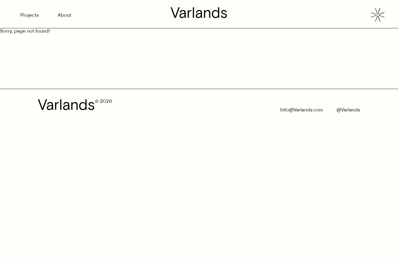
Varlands (199, 14)
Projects (29, 15)
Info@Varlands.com (301, 110)
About (64, 15)
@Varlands (348, 110)
